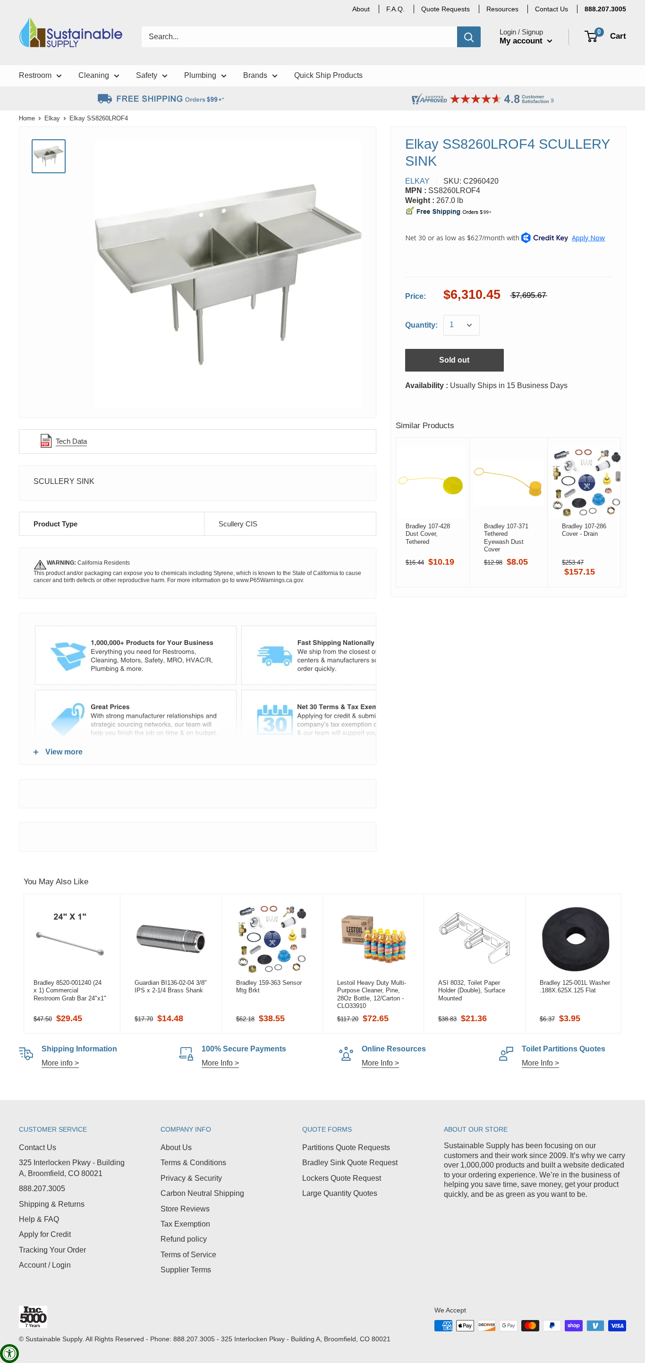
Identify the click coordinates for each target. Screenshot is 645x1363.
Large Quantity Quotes (339, 1193)
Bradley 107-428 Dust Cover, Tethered (428, 534)
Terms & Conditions (193, 1163)
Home (27, 118)
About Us (176, 1147)
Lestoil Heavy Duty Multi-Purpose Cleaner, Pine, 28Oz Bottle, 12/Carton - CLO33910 (371, 994)
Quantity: (421, 325)
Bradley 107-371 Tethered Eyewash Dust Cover (506, 538)
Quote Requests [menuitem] (445, 9)
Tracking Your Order (52, 1250)
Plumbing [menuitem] (200, 75)
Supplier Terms (186, 1270)
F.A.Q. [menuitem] (395, 9)
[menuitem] (605, 9)
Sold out (454, 360)
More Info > (220, 1063)
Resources (502, 9)
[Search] (469, 36)
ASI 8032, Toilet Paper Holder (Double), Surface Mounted (471, 990)
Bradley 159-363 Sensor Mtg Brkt (269, 986)
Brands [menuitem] (255, 75)
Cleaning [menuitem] (93, 75)
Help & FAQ (39, 1219)
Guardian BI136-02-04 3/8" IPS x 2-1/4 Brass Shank (171, 986)
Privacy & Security (191, 1178)
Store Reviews (185, 1209)
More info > (60, 1063)
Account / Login (45, 1265)
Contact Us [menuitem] (551, 9)
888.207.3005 (42, 1189)
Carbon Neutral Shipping (202, 1193)
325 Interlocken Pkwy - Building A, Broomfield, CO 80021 (72, 1168)
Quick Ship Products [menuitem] (328, 75)
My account (522, 40)
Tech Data (71, 441)
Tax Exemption (185, 1224)
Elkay (52, 118)
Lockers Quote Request (341, 1178)
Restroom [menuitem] (35, 75)
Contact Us (37, 1147)
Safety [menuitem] (146, 75)
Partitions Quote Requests (346, 1147)
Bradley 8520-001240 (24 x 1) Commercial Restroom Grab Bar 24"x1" (70, 990)
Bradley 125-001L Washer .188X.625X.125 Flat (575, 986)
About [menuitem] (361, 9)
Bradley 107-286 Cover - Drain (584, 530)
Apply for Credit (45, 1234)
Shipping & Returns (52, 1204)
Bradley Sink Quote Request (350, 1163)
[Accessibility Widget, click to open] (9, 1353)
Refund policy (184, 1239)
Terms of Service (188, 1255)
